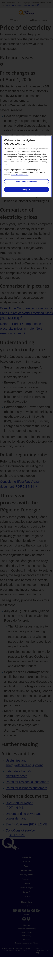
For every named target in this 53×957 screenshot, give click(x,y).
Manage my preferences (26, 182)
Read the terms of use (19, 175)
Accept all (26, 190)
